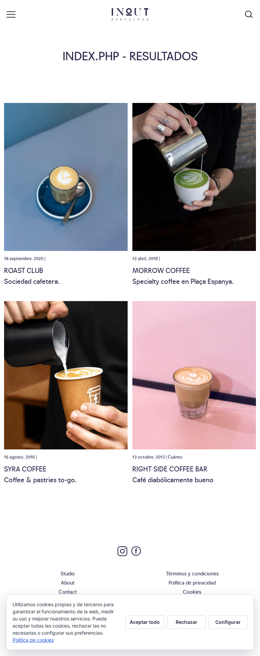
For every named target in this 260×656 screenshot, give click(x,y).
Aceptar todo (145, 622)
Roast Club (23, 270)
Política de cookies (33, 640)
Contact (68, 591)
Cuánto (175, 456)
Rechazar (186, 622)
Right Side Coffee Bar (170, 468)
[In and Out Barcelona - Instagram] (122, 551)
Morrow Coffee (161, 270)
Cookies (192, 591)
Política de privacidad (192, 582)
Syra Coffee (25, 468)
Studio (68, 573)
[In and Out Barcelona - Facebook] (136, 551)
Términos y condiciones (192, 573)
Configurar (228, 622)
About (67, 582)
